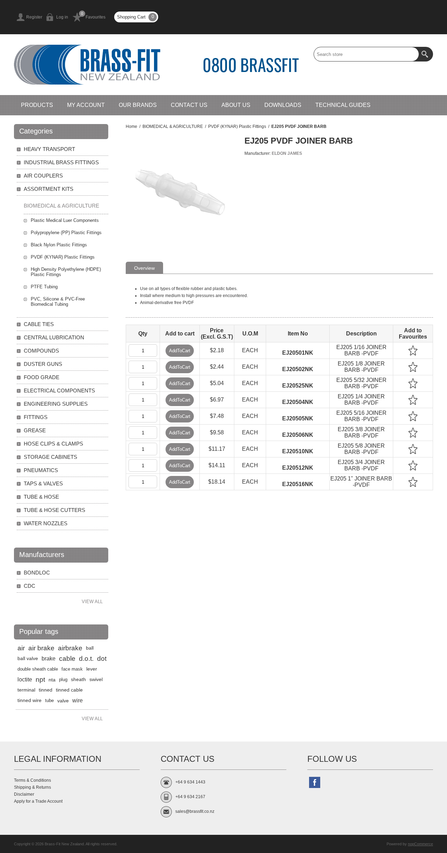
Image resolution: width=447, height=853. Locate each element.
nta (52, 679)
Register (34, 17)
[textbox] (366, 54)
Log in (62, 17)
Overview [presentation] (144, 268)
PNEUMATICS (41, 470)
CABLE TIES (39, 324)
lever (91, 669)
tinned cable (69, 690)
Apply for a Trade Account (38, 801)
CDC (29, 586)
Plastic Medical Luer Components (65, 220)
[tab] (144, 268)
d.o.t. (86, 658)
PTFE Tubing (44, 286)
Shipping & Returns (32, 787)
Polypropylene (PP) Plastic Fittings (66, 232)
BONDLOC (37, 573)
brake (49, 659)
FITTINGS (35, 417)
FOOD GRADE (41, 377)
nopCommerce (420, 844)
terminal (26, 690)
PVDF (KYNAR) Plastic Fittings (63, 257)
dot (102, 658)
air (21, 648)
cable (67, 658)
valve (63, 700)
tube (49, 700)
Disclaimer (24, 794)
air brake (41, 648)
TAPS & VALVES (43, 483)
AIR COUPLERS (43, 176)
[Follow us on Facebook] (314, 782)
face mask (72, 669)
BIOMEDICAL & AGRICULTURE (61, 206)
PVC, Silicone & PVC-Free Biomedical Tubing (58, 301)
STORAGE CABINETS (50, 457)
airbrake (70, 648)
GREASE (35, 430)
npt (40, 679)
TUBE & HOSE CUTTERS (54, 510)
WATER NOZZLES (45, 523)
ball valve (27, 658)
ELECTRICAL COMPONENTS (59, 390)
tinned (45, 690)
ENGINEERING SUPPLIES (56, 404)
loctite (24, 679)
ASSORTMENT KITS (48, 189)
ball (90, 648)
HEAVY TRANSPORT (49, 149)
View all (92, 601)
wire (77, 700)
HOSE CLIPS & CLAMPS (53, 444)
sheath (78, 679)
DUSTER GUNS (43, 364)
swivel (96, 679)
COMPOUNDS (41, 351)
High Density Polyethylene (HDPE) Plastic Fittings (66, 272)
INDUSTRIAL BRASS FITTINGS (61, 162)
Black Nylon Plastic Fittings (59, 244)
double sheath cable (37, 669)
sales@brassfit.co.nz (194, 811)
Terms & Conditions (32, 780)
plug (63, 679)
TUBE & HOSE (41, 497)
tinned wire (29, 700)
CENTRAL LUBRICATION (54, 337)
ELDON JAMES (287, 153)
